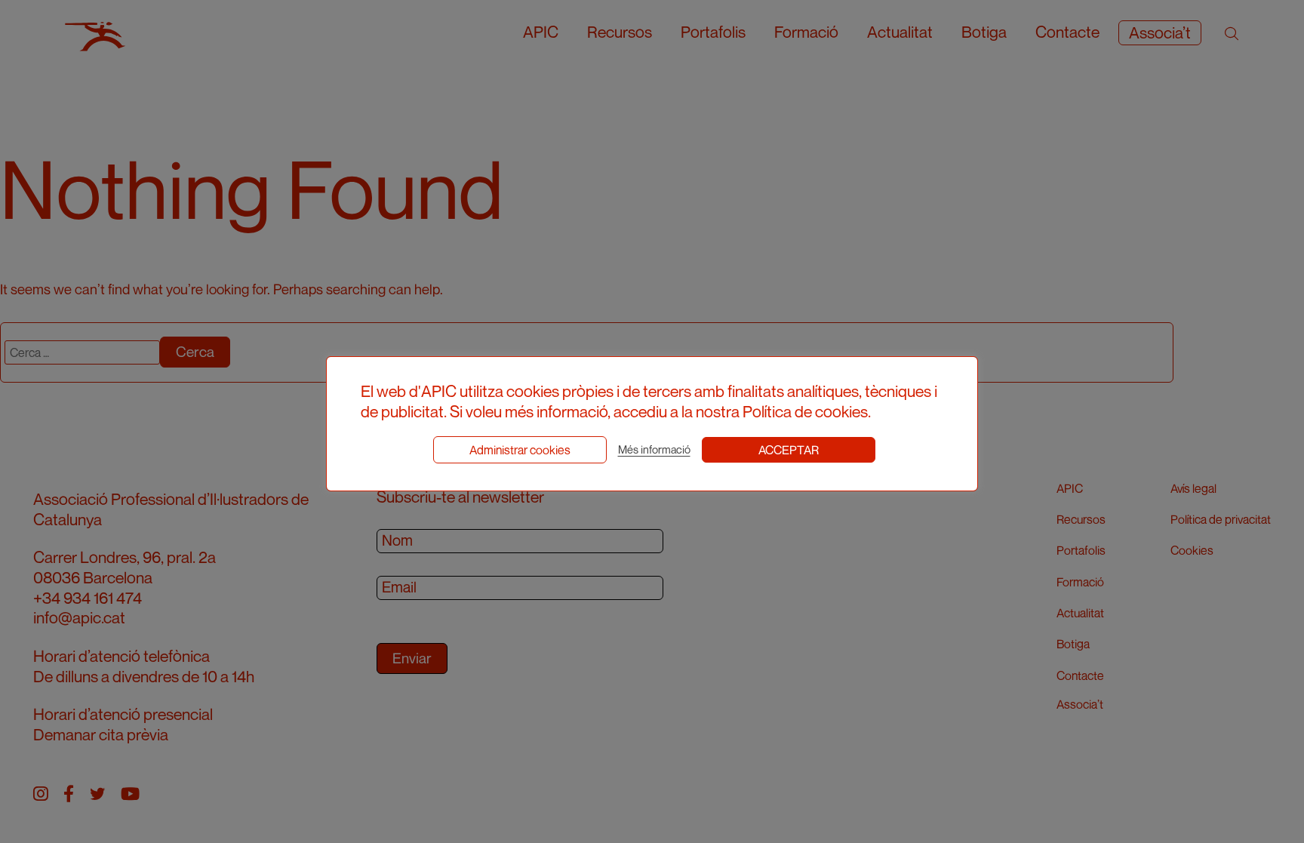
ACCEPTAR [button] (788, 449)
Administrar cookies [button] (519, 449)
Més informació (654, 449)
